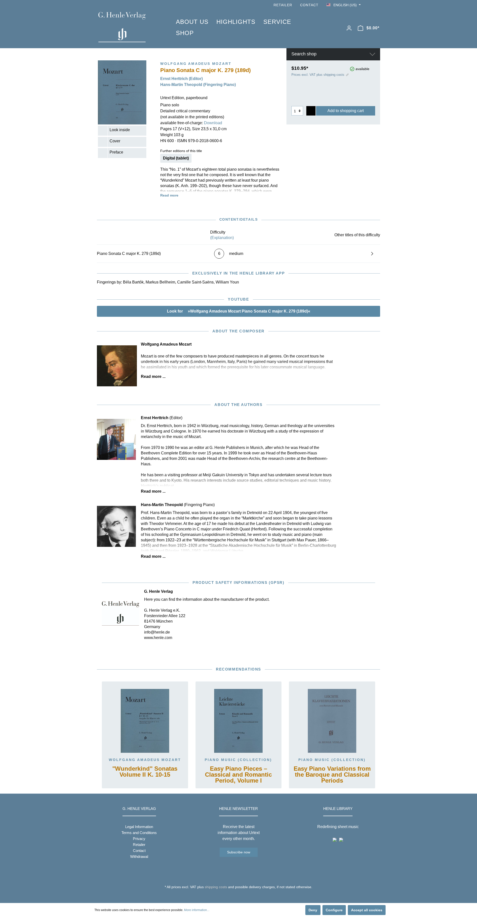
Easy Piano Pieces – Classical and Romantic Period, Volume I (238, 775)
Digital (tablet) (176, 158)
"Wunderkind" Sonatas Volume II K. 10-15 (144, 772)
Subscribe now (238, 852)
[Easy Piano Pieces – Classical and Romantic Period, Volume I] (238, 721)
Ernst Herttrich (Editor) (181, 79)
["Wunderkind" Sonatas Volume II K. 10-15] (145, 721)
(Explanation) (222, 238)
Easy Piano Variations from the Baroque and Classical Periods (332, 775)
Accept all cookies (366, 910)
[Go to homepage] (129, 27)
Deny (313, 910)
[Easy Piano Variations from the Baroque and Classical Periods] (332, 721)
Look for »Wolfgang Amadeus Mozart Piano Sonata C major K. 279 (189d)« (238, 311)
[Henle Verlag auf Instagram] (377, 5)
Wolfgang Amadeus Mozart (145, 760)
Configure (334, 910)
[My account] (349, 28)
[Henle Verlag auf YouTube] (370, 5)
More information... (196, 910)
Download (213, 123)
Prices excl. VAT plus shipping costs (317, 75)
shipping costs (216, 887)
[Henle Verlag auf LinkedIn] (242, 896)
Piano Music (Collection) (238, 760)
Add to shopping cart (345, 111)
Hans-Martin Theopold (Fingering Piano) (198, 84)
